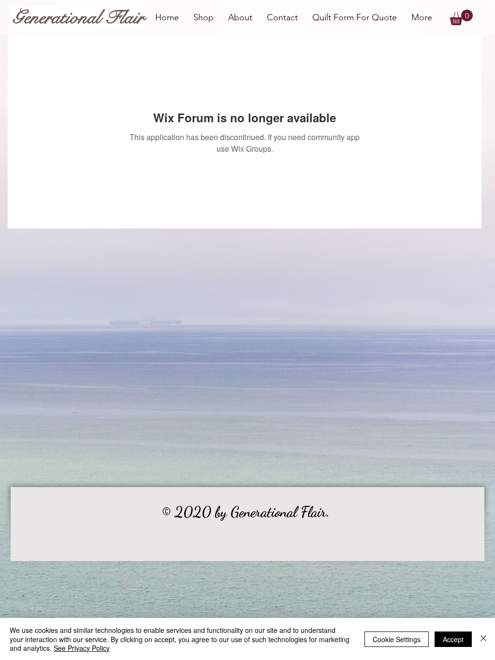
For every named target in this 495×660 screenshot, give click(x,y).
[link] (461, 17)
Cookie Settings (397, 639)
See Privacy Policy (82, 648)
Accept (453, 639)
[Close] (483, 639)
